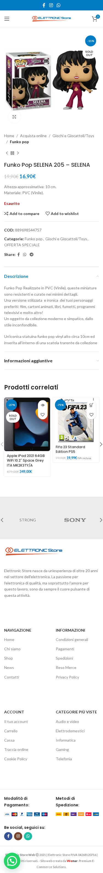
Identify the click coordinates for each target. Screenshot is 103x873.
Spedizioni (64, 658)
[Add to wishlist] (43, 414)
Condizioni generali (72, 639)
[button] (91, 405)
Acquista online (33, 135)
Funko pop (19, 141)
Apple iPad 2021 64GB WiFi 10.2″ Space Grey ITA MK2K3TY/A (26, 460)
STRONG (28, 520)
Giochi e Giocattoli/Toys (73, 135)
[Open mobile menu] (6, 18)
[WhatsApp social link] (58, 5)
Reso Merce (66, 667)
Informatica (66, 740)
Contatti (11, 677)
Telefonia (64, 758)
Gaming (62, 749)
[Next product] (18, 153)
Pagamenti (65, 648)
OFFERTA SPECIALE (22, 244)
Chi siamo (12, 648)
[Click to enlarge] (14, 117)
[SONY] (75, 520)
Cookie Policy (15, 758)
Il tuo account (16, 721)
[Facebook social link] (44, 5)
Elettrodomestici (70, 730)
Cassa (9, 740)
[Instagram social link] (51, 5)
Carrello (11, 730)
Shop (8, 658)
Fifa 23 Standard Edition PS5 (70, 449)
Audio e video (67, 721)
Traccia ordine (16, 749)
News (9, 667)
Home (9, 135)
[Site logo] (51, 18)
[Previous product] (7, 153)
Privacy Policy (67, 677)
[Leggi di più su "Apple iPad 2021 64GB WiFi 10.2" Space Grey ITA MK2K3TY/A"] (43, 405)
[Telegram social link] (31, 254)
